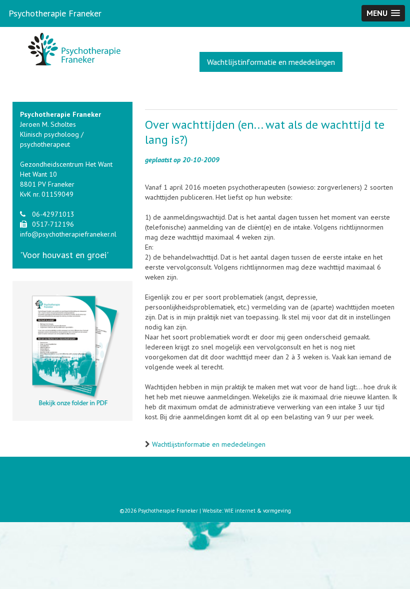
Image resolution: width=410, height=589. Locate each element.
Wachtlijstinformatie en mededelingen (271, 62)
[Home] (72, 51)
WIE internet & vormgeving (257, 510)
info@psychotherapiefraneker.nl (68, 234)
